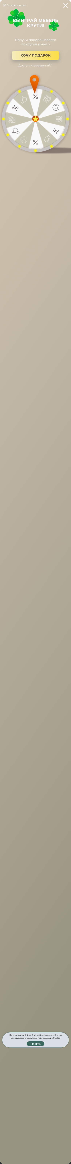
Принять (35, 1043)
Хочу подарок (36, 55)
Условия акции (17, 5)
